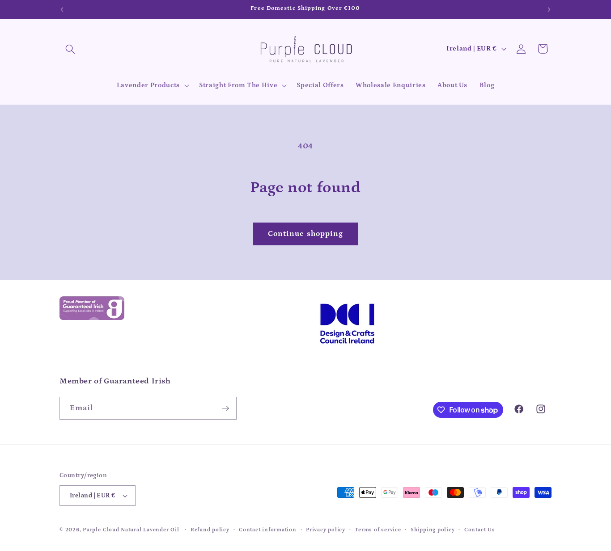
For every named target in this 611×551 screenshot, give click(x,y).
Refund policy (210, 530)
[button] (70, 48)
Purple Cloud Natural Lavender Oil (131, 530)
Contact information (268, 530)
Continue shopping (306, 234)
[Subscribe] (225, 408)
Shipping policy (433, 530)
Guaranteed (126, 381)
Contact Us (479, 530)
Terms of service (378, 530)
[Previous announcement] (62, 9)
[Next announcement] (549, 9)
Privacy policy (325, 530)
